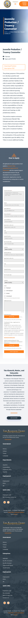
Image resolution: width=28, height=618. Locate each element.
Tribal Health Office (8, 565)
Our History (14, 418)
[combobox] (14, 249)
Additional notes (7, 300)
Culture (5, 451)
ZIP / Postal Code (7, 241)
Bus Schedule (6, 497)
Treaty (4, 453)
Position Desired (8, 190)
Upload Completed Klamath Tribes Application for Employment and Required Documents (13, 342)
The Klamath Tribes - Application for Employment (12, 323)
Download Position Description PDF (10, 67)
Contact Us (13, 497)
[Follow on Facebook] (5, 502)
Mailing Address (7, 252)
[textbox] (12, 249)
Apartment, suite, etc (8, 225)
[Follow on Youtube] (8, 502)
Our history (8, 439)
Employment (6, 481)
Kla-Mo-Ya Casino (7, 560)
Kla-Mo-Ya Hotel (7, 563)
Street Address (7, 219)
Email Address (7, 208)
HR (3, 485)
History (5, 448)
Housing (5, 472)
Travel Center (6, 567)
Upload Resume (8, 314)
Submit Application (14, 351)
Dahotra (15, 514)
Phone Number (7, 214)
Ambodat (5, 558)
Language (5, 455)
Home (5, 32)
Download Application (9, 337)
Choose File (11, 316)
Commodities (6, 467)
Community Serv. (7, 469)
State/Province (7, 236)
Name (5, 202)
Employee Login (7, 495)
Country (6, 247)
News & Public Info (7, 595)
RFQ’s (4, 483)
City (5, 230)
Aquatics (5, 465)
